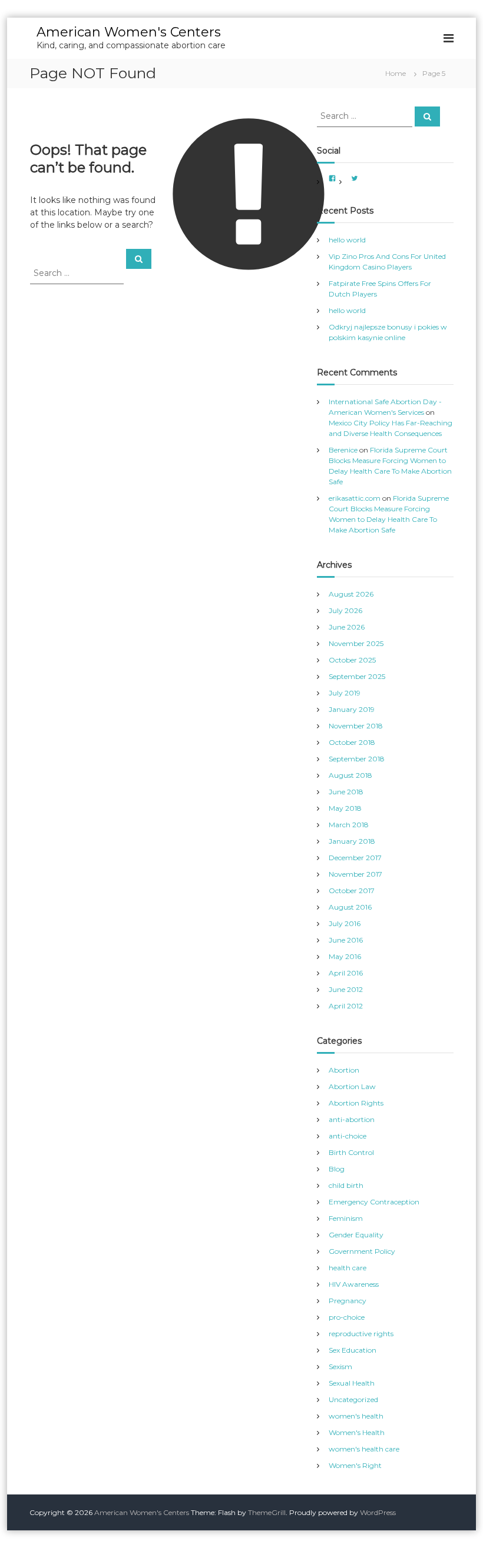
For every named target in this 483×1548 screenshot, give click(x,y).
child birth (346, 1185)
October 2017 (352, 890)
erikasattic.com (355, 498)
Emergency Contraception (374, 1201)
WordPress (378, 1512)
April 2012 (346, 1005)
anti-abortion (352, 1119)
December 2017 (355, 857)
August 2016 (350, 907)
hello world (347, 239)
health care (347, 1267)
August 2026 (351, 594)
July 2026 (345, 610)
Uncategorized (353, 1399)
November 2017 (355, 874)
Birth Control (351, 1152)
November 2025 (356, 643)
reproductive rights (361, 1333)
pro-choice (347, 1317)
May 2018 (345, 808)
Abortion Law (352, 1086)
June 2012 (346, 989)
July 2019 (344, 692)
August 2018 (350, 775)
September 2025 (357, 676)
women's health (356, 1415)
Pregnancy (347, 1300)
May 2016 (345, 956)
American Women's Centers (129, 32)
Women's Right (355, 1465)
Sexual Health (352, 1383)
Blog (337, 1168)
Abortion (344, 1070)
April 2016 (346, 972)
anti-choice (347, 1135)
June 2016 (346, 940)
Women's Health (357, 1432)
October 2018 (352, 742)
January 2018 (352, 841)
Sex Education (352, 1350)
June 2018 (346, 791)
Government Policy (362, 1251)
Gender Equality (356, 1234)
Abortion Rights (356, 1102)
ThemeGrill (267, 1512)
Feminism (346, 1218)
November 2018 (356, 725)
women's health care (364, 1448)
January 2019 (352, 709)
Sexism (340, 1366)
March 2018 (349, 824)
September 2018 (357, 758)
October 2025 (352, 659)
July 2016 (344, 923)
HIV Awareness (354, 1284)
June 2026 (347, 626)
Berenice (343, 449)
